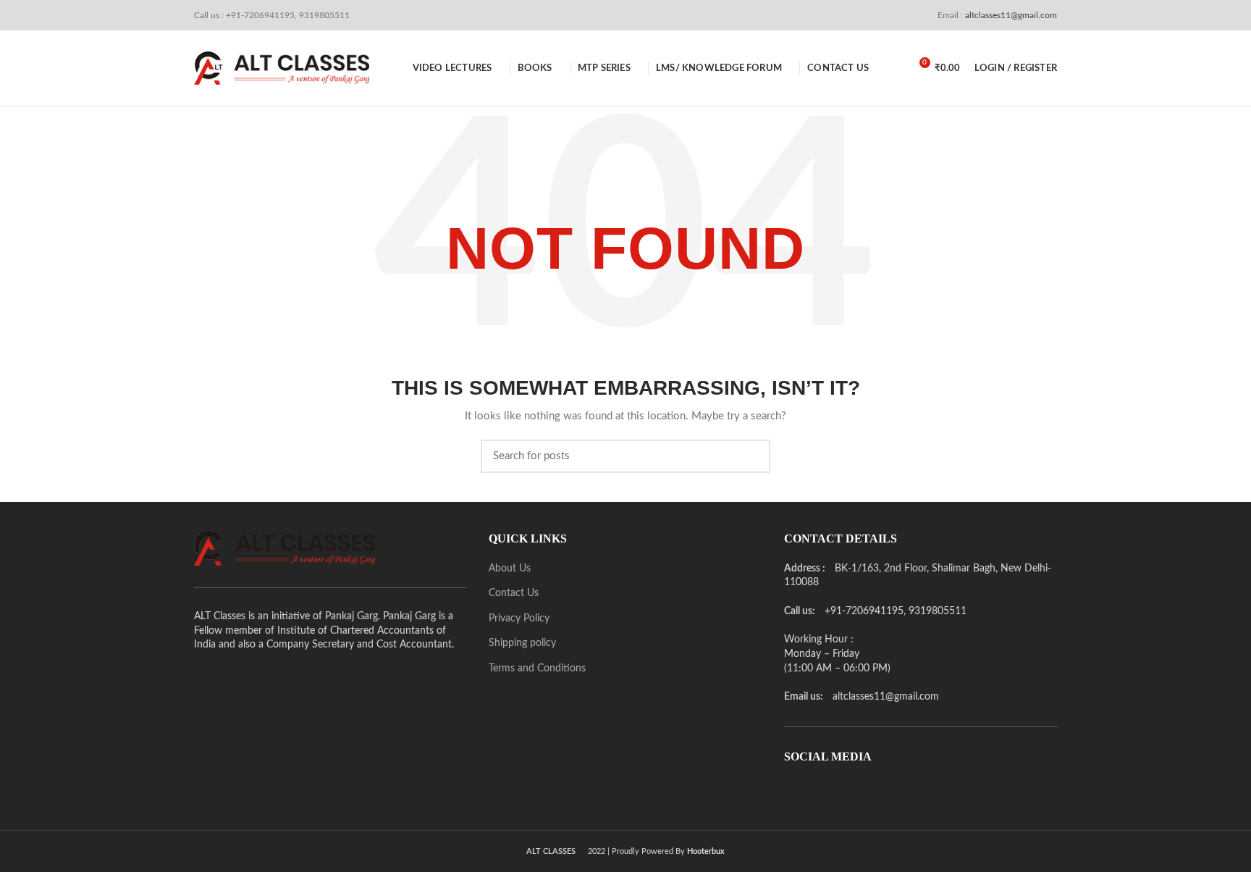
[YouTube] (855, 790)
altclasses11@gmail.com (1010, 15)
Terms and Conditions (537, 668)
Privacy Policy (519, 618)
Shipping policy (522, 643)
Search (751, 456)
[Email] (814, 790)
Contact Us (514, 593)
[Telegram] (875, 790)
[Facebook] (794, 790)
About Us (510, 568)
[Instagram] (835, 790)
